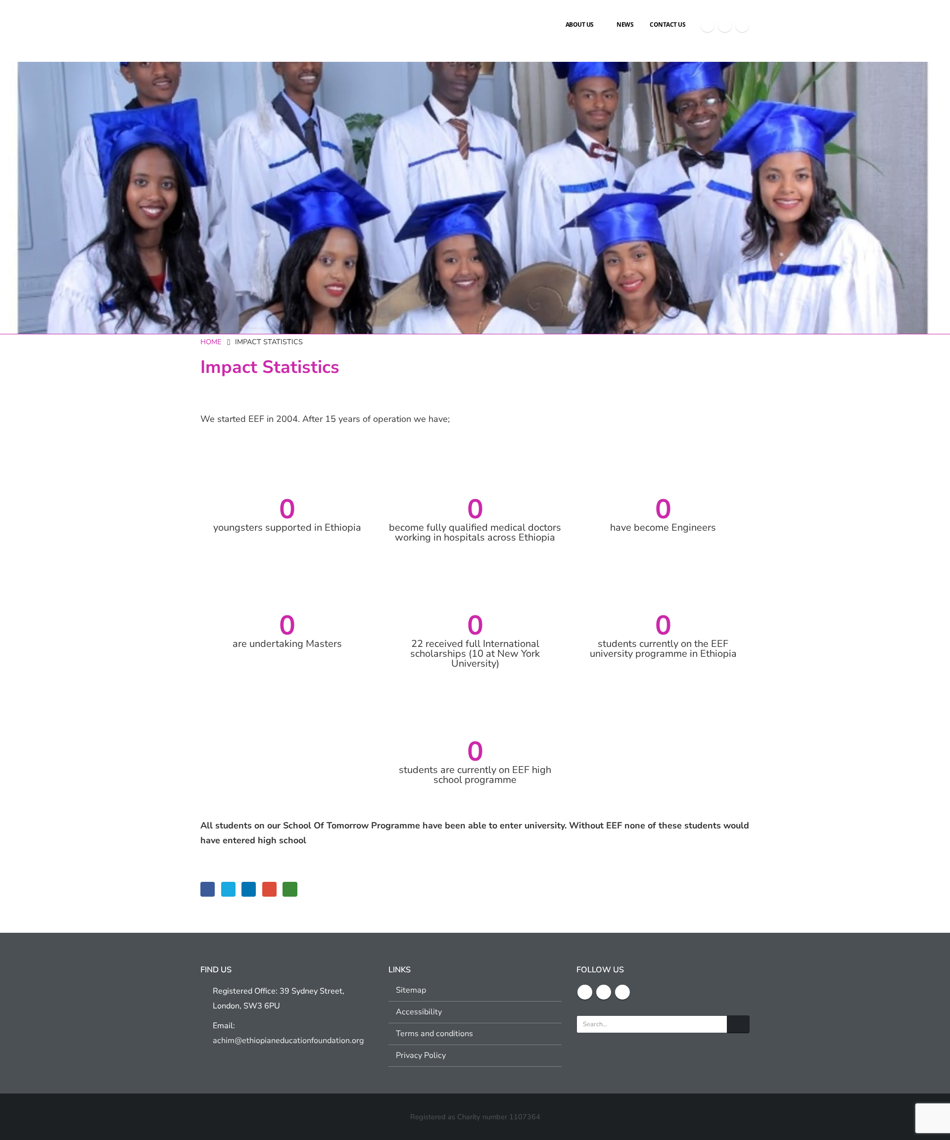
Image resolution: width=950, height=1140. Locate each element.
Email (269, 889)
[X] (725, 25)
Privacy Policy (421, 1055)
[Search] (738, 1024)
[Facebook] (707, 25)
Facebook (207, 889)
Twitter (228, 889)
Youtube (622, 992)
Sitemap (411, 990)
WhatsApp (290, 889)
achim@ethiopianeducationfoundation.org (288, 1040)
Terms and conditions (434, 1033)
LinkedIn (248, 889)
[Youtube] (742, 25)
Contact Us (667, 24)
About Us (580, 24)
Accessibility (419, 1011)
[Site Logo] (237, 24)
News (625, 24)
